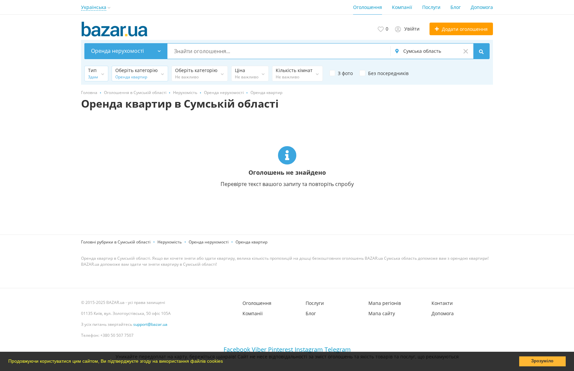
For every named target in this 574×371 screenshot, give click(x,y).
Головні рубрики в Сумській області (115, 242)
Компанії (402, 7)
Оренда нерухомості (209, 242)
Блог (455, 7)
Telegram (338, 349)
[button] (225, 362)
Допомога (482, 7)
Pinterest (280, 349)
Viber (259, 349)
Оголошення (367, 7)
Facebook (237, 349)
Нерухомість (169, 242)
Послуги (431, 7)
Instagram (309, 349)
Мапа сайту (381, 313)
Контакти (442, 303)
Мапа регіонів (384, 303)
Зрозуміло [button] (542, 361)
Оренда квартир (251, 242)
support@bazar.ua (150, 324)
